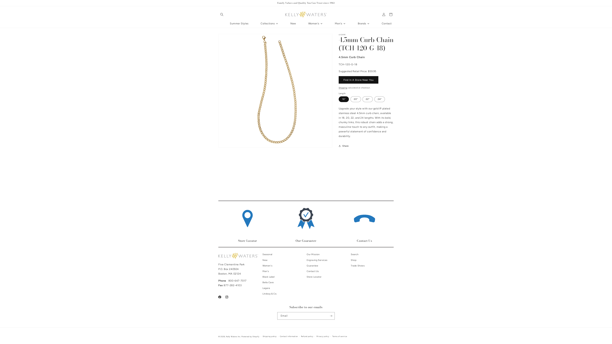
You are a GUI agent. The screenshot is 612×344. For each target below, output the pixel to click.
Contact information (289, 336)
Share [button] (345, 146)
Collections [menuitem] (268, 23)
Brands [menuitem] (362, 23)
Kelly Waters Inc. (233, 337)
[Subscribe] (331, 316)
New (265, 260)
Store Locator (314, 277)
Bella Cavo (268, 282)
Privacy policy (323, 336)
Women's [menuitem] (313, 23)
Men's (265, 271)
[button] (221, 14)
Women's (267, 265)
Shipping (343, 88)
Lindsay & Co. (269, 293)
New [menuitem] (293, 23)
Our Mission (313, 254)
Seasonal (267, 254)
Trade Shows (358, 265)
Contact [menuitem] (387, 23)
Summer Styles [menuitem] (239, 23)
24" (380, 99)
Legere (266, 288)
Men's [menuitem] (338, 23)
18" (344, 99)
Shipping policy (270, 336)
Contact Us (313, 271)
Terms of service (339, 336)
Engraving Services (317, 260)
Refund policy (307, 336)
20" (356, 99)
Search (355, 254)
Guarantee (312, 265)
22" (367, 99)
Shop (353, 260)
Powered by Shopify (250, 337)
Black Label (268, 277)
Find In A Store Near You (358, 79)
